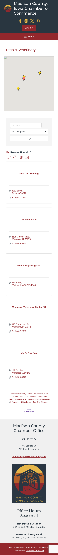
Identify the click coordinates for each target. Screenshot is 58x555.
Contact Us (45, 399)
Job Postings (33, 399)
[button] (39, 73)
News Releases (34, 394)
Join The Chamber (41, 402)
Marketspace (20, 399)
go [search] (30, 138)
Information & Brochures (20, 402)
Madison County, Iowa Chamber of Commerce (31, 8)
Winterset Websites (35, 550)
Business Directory (18, 394)
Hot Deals (24, 396)
